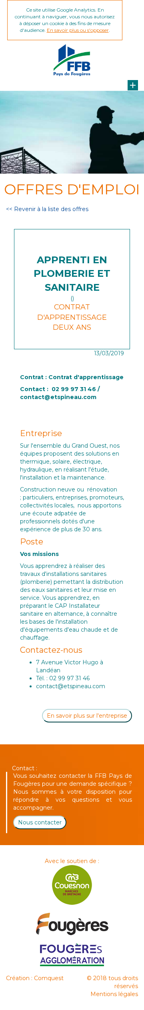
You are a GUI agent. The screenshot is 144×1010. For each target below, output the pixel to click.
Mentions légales (114, 994)
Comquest (49, 978)
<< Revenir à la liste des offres (47, 209)
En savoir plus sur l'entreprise (87, 715)
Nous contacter (40, 822)
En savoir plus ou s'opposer (78, 30)
